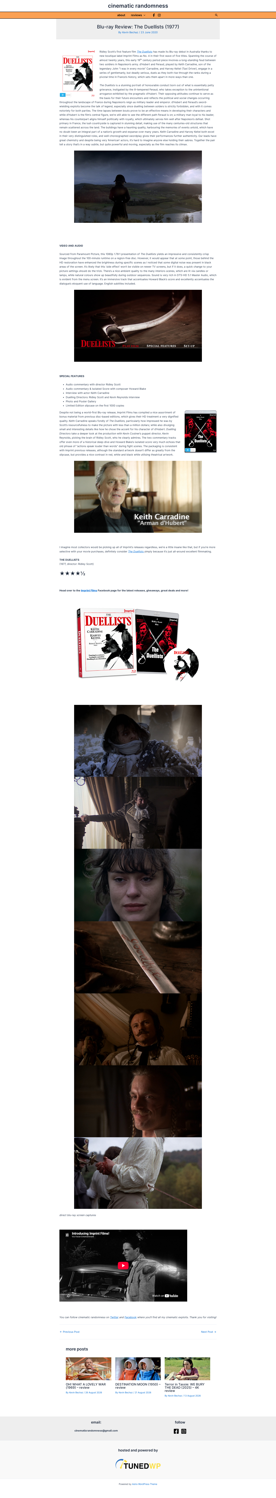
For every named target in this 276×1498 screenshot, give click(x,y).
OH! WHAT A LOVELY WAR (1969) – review (86, 1385)
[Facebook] (153, 15)
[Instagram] (159, 15)
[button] (143, 15)
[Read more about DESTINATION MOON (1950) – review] (138, 1368)
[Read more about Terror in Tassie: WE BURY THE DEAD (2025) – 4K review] (187, 1368)
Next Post (208, 1331)
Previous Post (70, 1331)
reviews (136, 15)
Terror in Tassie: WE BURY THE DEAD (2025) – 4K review (185, 1387)
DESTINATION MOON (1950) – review (138, 1385)
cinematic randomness (138, 5)
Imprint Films (89, 590)
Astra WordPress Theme (144, 1484)
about (121, 15)
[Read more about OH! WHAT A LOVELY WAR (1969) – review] (88, 1368)
